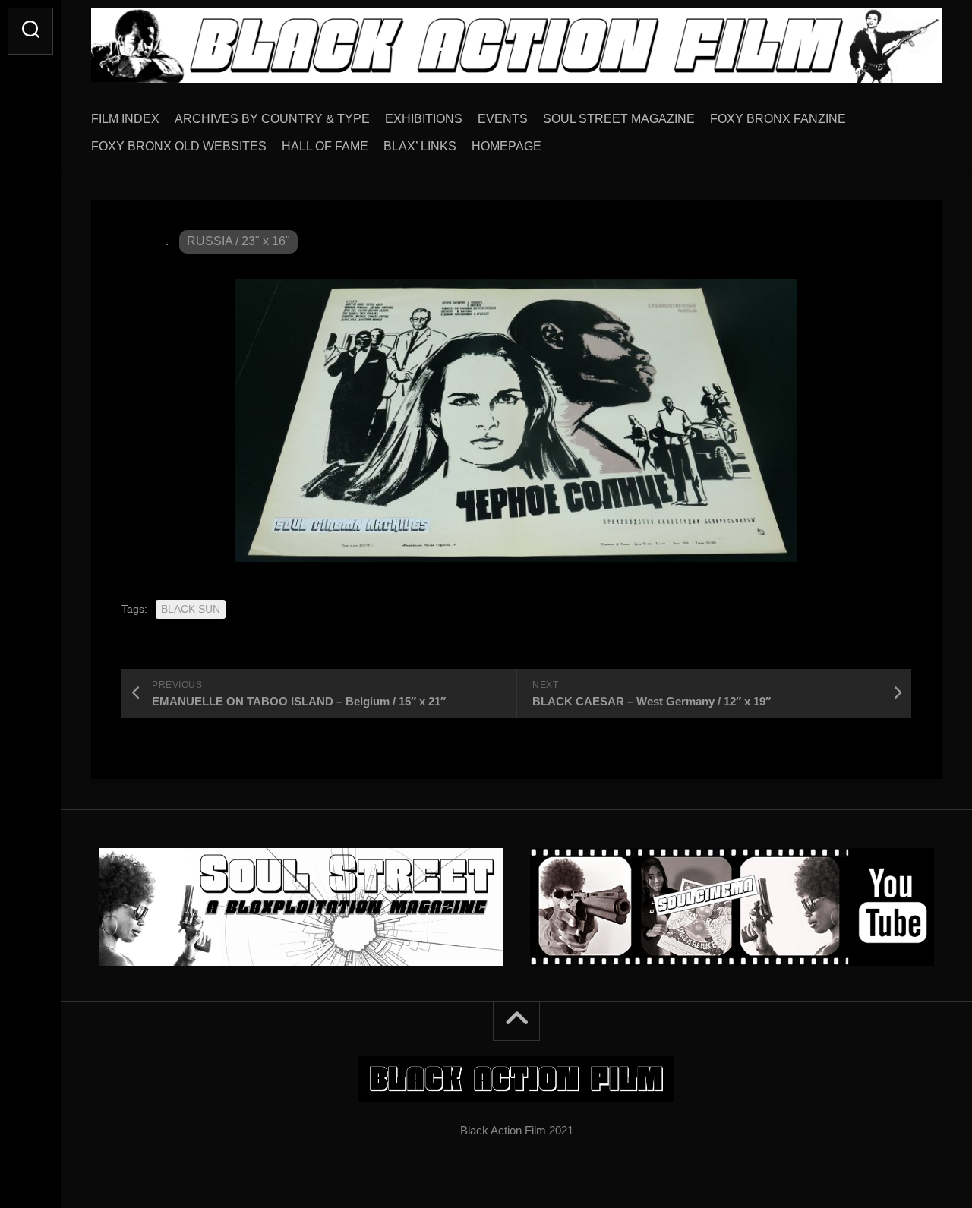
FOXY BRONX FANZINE (778, 118)
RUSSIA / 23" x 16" (238, 241)
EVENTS (503, 118)
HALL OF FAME (325, 146)
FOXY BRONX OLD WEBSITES (179, 146)
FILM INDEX (125, 118)
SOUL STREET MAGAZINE (619, 118)
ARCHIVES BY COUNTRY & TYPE (272, 118)
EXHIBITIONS (423, 118)
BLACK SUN (190, 609)
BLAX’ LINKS (419, 146)
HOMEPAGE (506, 146)
